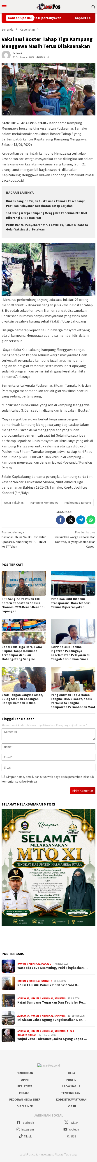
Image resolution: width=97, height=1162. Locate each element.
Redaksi (24, 1093)
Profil (71, 1080)
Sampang (60, 998)
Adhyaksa (23, 998)
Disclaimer (25, 1106)
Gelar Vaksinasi (14, 503)
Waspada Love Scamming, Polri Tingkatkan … (52, 968)
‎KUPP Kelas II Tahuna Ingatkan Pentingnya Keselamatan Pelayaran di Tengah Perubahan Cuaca (70, 653)
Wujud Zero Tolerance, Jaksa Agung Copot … (52, 1039)
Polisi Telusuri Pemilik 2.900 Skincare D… (48, 985)
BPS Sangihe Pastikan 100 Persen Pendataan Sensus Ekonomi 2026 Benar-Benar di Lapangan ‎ (23, 605)
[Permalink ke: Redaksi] (6, 55)
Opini (25, 1080)
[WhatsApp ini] (90, 519)
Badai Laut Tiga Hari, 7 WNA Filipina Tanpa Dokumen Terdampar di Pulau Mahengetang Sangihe (22, 653)
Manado (46, 963)
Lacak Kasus (71, 1086)
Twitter (73, 1123)
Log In (71, 1106)
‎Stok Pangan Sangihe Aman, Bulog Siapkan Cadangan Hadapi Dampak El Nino (22, 699)
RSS (73, 1136)
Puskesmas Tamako (78, 503)
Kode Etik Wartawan (71, 1099)
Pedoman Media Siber (24, 1099)
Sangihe (46, 981)
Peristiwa (24, 1086)
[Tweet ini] (70, 519)
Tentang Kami (71, 1093)
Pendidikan (24, 1073)
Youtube (74, 1129)
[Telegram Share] (80, 519)
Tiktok (28, 1136)
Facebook (28, 1123)
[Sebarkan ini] (60, 519)
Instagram (27, 1129)
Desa (71, 1073)
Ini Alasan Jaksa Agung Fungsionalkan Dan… (51, 1020)
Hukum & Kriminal (28, 963)
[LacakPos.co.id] (48, 6)
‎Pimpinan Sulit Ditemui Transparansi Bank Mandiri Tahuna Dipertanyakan (70, 603)
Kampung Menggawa (44, 503)
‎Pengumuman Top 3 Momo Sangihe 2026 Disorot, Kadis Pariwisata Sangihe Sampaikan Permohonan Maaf (73, 701)
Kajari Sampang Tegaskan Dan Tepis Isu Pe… (51, 1002)
